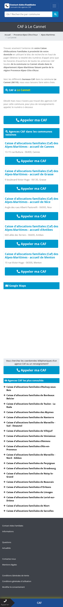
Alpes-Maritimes (48, 34)
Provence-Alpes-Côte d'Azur (26, 34)
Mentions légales (9, 564)
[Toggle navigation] (54, 6)
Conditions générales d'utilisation (16, 581)
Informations (8, 531)
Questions (6, 542)
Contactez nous (9, 559)
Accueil (8, 34)
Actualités (6, 548)
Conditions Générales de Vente (15, 575)
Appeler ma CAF (33, 120)
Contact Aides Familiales (12, 525)
